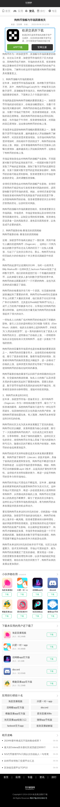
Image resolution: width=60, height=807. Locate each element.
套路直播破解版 (44, 726)
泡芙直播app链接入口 (15, 720)
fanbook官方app (15, 726)
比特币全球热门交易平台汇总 (19, 761)
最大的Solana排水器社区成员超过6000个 (25, 747)
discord (44, 707)
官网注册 (42, 47)
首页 (7, 11)
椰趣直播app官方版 (15, 713)
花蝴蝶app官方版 (15, 707)
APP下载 (17, 47)
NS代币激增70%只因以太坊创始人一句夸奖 (26, 754)
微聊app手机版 (44, 720)
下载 (51, 634)
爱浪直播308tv (44, 713)
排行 (42, 11)
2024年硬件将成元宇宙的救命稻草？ (22, 740)
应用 (19, 11)
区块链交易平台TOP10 (16, 767)
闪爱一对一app (44, 701)
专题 (54, 11)
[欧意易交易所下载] (29, 3)
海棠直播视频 (15, 701)
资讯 (31, 11)
